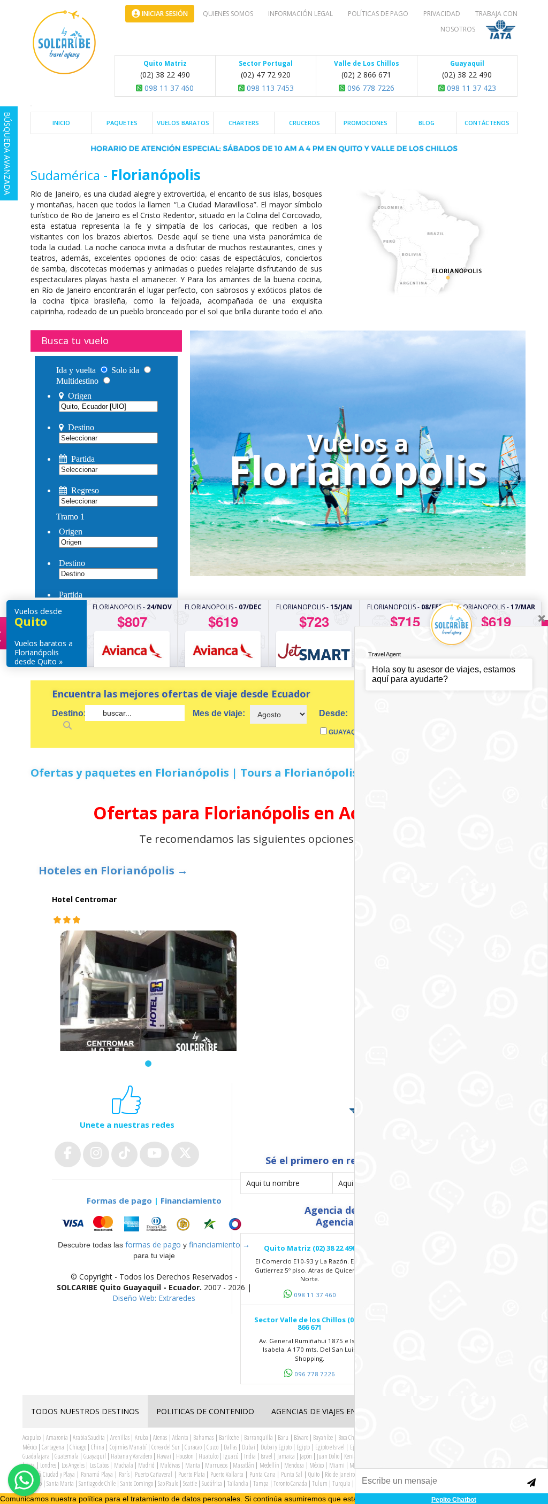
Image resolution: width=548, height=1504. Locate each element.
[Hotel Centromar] (148, 999)
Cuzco (212, 1447)
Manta (192, 1465)
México (316, 1465)
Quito (313, 1474)
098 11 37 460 (168, 88)
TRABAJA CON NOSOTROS (478, 21)
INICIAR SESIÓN (164, 13)
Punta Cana (262, 1474)
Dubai (248, 1447)
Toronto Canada (290, 1483)
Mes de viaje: (219, 713)
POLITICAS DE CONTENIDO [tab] (205, 1411)
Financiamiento (191, 1200)
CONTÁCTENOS (487, 123)
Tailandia (237, 1483)
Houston (185, 1456)
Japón (306, 1456)
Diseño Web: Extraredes (153, 1298)
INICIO (61, 123)
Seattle (190, 1483)
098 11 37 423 (470, 88)
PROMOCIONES (365, 123)
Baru (283, 1437)
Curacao (193, 1447)
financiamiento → (219, 1244)
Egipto (303, 1447)
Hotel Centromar (84, 899)
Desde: (333, 713)
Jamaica (286, 1456)
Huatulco (208, 1456)
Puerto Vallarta (226, 1474)
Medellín (269, 1465)
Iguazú (231, 1456)
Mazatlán (243, 1465)
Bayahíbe (323, 1437)
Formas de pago (119, 1200)
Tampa (261, 1483)
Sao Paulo (168, 1483)
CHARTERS (244, 123)
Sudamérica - (71, 175)
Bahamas (203, 1437)
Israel (266, 1456)
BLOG (426, 123)
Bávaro (301, 1437)
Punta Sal (291, 1474)
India (250, 1456)
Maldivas (170, 1465)
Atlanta (180, 1437)
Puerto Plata (191, 1474)
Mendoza (294, 1465)
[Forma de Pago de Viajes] (154, 1224)
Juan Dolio (328, 1456)
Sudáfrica (212, 1483)
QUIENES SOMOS (228, 13)
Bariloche (229, 1437)
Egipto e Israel (330, 1447)
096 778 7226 (369, 88)
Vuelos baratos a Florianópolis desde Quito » (43, 652)
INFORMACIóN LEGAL (300, 13)
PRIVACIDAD (441, 13)
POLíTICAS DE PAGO (378, 13)
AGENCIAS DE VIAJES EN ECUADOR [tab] (332, 1411)
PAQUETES (122, 123)
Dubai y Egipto (276, 1447)
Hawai (164, 1456)
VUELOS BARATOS (183, 123)
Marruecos (216, 1465)
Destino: (68, 713)
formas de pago (153, 1244)
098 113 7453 (269, 88)
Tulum (320, 1483)
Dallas (230, 1447)
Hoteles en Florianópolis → (113, 870)
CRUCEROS (304, 123)
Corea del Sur (165, 1447)
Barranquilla (258, 1437)
